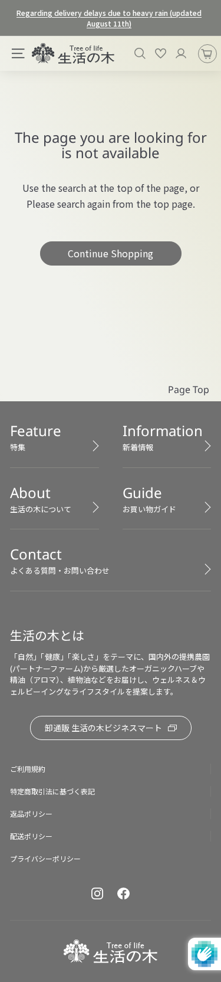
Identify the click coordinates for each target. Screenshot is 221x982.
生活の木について (40, 499)
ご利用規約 (27, 769)
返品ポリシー (31, 813)
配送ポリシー (31, 836)
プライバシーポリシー (45, 858)
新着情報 (163, 437)
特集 (35, 437)
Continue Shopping (110, 253)
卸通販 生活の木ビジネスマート (103, 728)
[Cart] (207, 53)
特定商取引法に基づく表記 (52, 791)
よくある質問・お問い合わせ (60, 560)
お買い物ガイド (149, 499)
